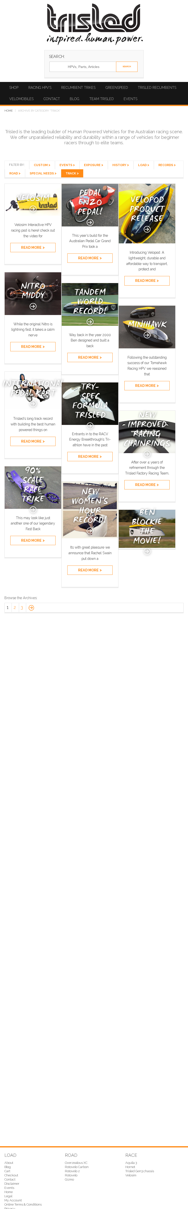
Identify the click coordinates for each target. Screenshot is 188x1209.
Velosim (130, 1175)
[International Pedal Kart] (33, 408)
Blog (74, 99)
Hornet (130, 1167)
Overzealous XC (76, 1163)
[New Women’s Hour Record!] (90, 537)
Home (8, 110)
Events (130, 99)
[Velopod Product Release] (147, 242)
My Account (13, 1200)
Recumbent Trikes (78, 88)
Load (142, 165)
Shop (13, 88)
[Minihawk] (147, 347)
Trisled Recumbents (157, 88)
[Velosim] (33, 214)
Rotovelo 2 (72, 1171)
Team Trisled (101, 99)
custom (41, 165)
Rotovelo (71, 1175)
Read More (31, 248)
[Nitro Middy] (33, 313)
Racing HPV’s (39, 88)
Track (71, 173)
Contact (52, 99)
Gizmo (69, 1179)
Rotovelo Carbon (77, 1167)
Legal (8, 1196)
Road (13, 173)
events (65, 165)
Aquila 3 (131, 1163)
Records (165, 165)
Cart (7, 1171)
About (8, 1163)
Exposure (92, 165)
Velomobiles (21, 99)
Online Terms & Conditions (23, 1204)
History (119, 165)
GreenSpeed (117, 88)
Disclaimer (11, 1183)
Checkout (11, 1175)
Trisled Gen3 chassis (139, 1171)
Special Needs (42, 173)
